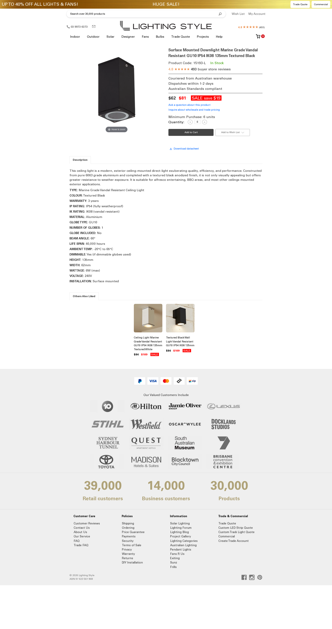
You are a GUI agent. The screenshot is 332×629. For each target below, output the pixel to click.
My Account (256, 14)
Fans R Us (177, 554)
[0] (258, 37)
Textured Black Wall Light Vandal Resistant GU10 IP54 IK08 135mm (180, 341)
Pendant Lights (180, 549)
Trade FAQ (81, 545)
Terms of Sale (131, 545)
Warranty (128, 554)
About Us (80, 532)
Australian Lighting (183, 545)
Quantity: (176, 122)
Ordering (128, 527)
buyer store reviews (199, 69)
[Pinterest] (259, 577)
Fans (145, 37)
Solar (110, 37)
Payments (129, 536)
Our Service (82, 536)
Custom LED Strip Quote (235, 527)
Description (80, 159)
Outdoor (93, 37)
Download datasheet (186, 148)
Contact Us (82, 527)
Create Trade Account (233, 541)
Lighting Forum (181, 527)
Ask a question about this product (189, 104)
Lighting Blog (179, 532)
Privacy (127, 549)
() (251, 27)
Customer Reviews (87, 523)
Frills (173, 567)
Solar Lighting (180, 523)
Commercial (321, 4)
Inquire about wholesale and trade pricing (194, 109)
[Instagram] (252, 577)
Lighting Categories (184, 541)
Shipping (128, 523)
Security (127, 541)
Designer (128, 37)
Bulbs (160, 37)
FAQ (77, 541)
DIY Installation (132, 562)
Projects (203, 37)
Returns (127, 558)
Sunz (173, 562)
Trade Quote (300, 4)
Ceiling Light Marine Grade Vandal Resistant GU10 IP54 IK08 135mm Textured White (148, 343)
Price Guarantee (133, 532)
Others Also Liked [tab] (84, 296)
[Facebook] (244, 577)
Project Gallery (180, 536)
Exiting (175, 558)
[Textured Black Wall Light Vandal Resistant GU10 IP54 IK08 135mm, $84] (180, 319)
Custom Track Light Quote (236, 532)
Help (219, 37)
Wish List (238, 14)
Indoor (75, 37)
